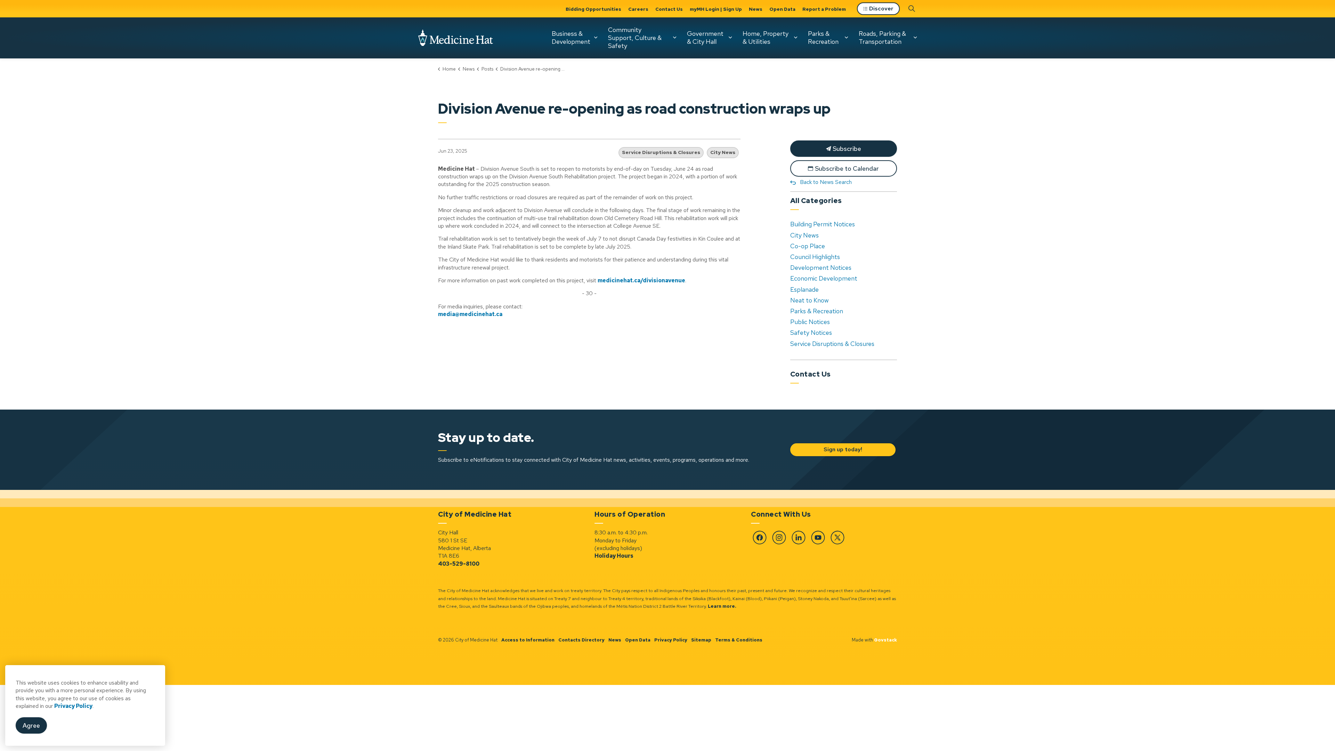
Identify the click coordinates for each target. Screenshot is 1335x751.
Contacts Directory (581, 640)
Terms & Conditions (738, 640)
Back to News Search (826, 182)
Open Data (782, 9)
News (755, 9)
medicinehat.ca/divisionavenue (641, 280)
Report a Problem (824, 9)
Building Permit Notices (822, 224)
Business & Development (571, 37)
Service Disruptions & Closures (661, 152)
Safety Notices (811, 333)
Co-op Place (807, 246)
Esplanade (804, 289)
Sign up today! (842, 449)
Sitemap (701, 640)
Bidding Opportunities (593, 9)
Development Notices (820, 268)
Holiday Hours (613, 555)
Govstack (885, 640)
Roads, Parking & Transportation (882, 37)
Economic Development (823, 278)
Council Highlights (815, 257)
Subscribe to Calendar (847, 168)
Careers (638, 9)
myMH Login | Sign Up (716, 9)
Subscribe (846, 149)
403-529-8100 (458, 563)
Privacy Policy (670, 640)
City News (722, 152)
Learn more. (722, 606)
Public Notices (810, 322)
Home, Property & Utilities (765, 37)
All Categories (816, 200)
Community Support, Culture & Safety (635, 37)
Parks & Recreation (823, 37)
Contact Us (669, 9)
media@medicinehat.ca (470, 314)
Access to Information (528, 640)
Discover (881, 8)
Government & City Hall (705, 37)
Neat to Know (809, 300)
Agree (31, 725)
